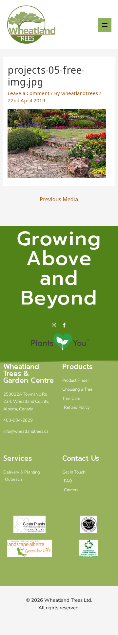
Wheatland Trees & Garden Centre (28, 373)
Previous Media (59, 199)
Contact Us (80, 458)
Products (77, 366)
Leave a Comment (28, 93)
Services (17, 458)
